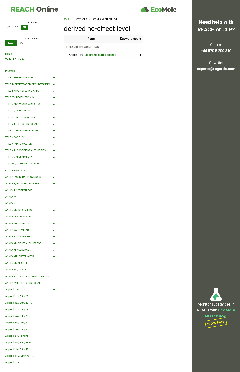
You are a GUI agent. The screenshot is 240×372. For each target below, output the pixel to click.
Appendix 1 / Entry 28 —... (18, 296)
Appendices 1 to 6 (15, 289)
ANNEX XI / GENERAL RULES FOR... (24, 243)
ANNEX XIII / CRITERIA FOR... (20, 256)
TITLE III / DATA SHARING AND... (22, 90)
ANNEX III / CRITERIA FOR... (19, 190)
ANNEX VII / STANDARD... (18, 216)
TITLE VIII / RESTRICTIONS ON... (21, 124)
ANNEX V (10, 203)
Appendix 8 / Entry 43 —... (18, 342)
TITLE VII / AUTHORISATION (20, 117)
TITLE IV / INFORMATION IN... (20, 97)
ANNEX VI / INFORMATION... (20, 210)
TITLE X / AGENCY (14, 137)
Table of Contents (14, 59)
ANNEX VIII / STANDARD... (19, 223)
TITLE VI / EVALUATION (17, 110)
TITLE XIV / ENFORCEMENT (19, 157)
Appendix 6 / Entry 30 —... (18, 329)
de (16, 27)
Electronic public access (100, 55)
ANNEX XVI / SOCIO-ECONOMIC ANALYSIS (27, 276)
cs (8, 27)
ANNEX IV (10, 196)
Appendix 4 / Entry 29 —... (18, 316)
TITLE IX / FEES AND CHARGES (21, 130)
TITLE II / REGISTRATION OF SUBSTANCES (27, 84)
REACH (34, 9)
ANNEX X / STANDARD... (18, 236)
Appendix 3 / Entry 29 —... (18, 309)
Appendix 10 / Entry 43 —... (19, 355)
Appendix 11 (12, 362)
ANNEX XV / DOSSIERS (17, 269)
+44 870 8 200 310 (216, 51)
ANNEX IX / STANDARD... (18, 230)
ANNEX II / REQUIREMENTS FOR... (23, 183)
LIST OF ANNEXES (15, 170)
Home (8, 53)
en (24, 27)
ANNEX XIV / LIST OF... (17, 263)
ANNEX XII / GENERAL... (18, 249)
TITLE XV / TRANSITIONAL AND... (22, 163)
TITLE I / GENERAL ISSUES (19, 77)
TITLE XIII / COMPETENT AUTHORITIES (25, 150)
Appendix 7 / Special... (17, 336)
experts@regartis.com (216, 68)
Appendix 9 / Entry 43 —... (18, 349)
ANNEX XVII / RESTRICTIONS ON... (23, 283)
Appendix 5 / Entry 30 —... (18, 322)
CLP (22, 42)
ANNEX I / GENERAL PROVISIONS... (24, 177)
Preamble (10, 70)
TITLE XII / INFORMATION (18, 143)
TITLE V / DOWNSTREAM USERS (22, 104)
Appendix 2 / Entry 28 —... (18, 302)
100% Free (216, 323)
